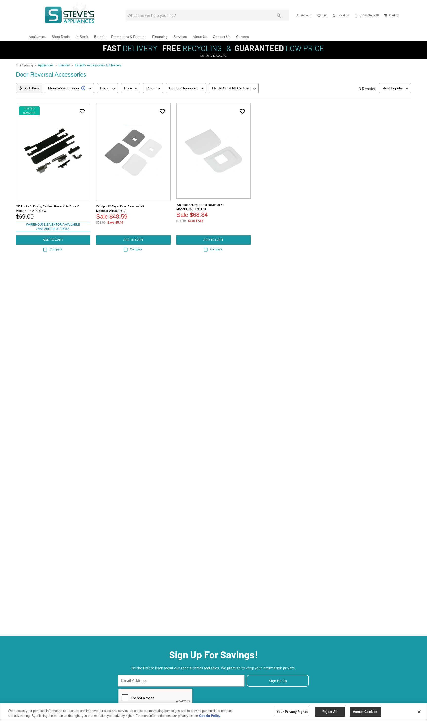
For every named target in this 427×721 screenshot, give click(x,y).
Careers (242, 37)
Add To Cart (53, 240)
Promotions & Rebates (128, 37)
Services (180, 37)
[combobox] (69, 88)
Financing (160, 37)
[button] (298, 16)
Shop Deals (61, 37)
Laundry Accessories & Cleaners (98, 65)
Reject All (329, 712)
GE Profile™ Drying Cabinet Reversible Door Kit (48, 206)
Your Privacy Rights (292, 712)
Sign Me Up (278, 680)
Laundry (64, 65)
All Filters (31, 88)
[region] (213, 712)
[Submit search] (279, 15)
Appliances (37, 37)
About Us (200, 37)
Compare (56, 249)
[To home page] (70, 15)
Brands (99, 37)
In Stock (82, 37)
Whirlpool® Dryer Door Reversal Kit (120, 206)
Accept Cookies (365, 712)
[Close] (419, 711)
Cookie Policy (209, 716)
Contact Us (221, 37)
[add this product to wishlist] (82, 111)
